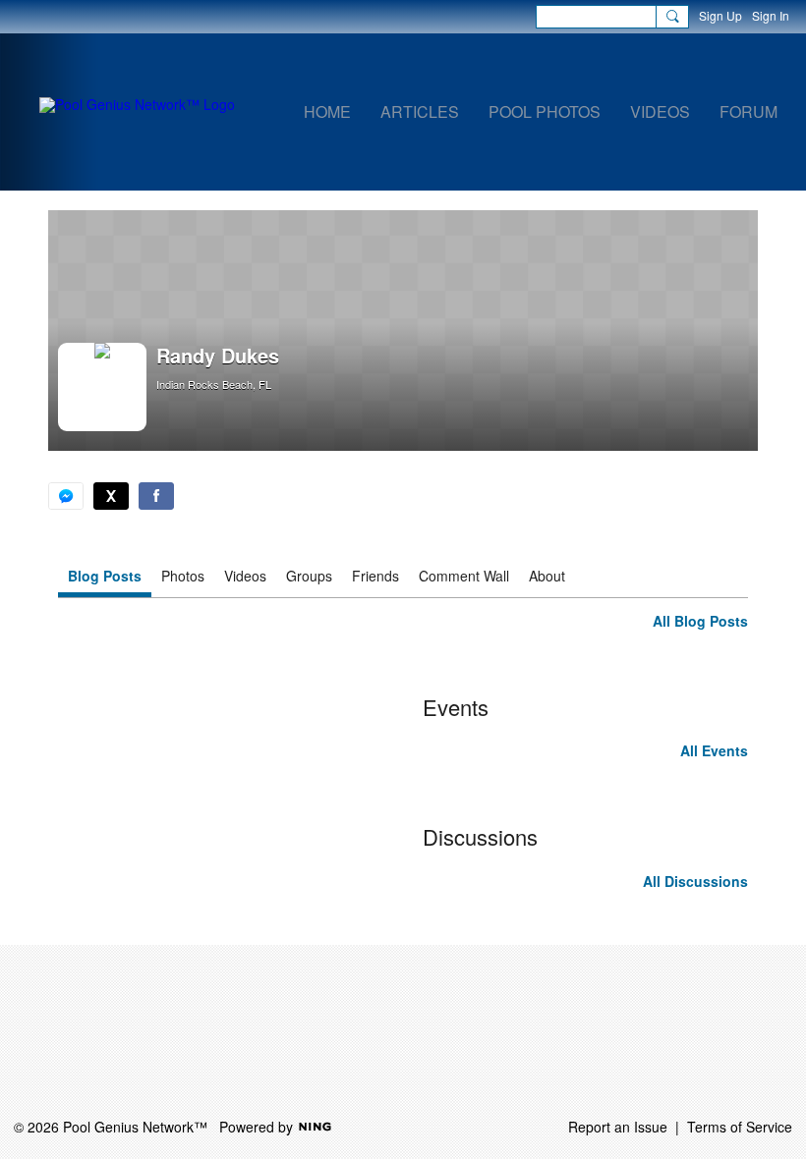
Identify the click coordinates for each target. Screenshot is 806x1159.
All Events (714, 750)
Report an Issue (617, 1126)
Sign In (770, 15)
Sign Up (720, 15)
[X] (111, 496)
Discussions (480, 836)
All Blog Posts (700, 621)
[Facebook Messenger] (66, 496)
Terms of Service (739, 1126)
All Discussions (695, 881)
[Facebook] (156, 496)
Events (456, 706)
